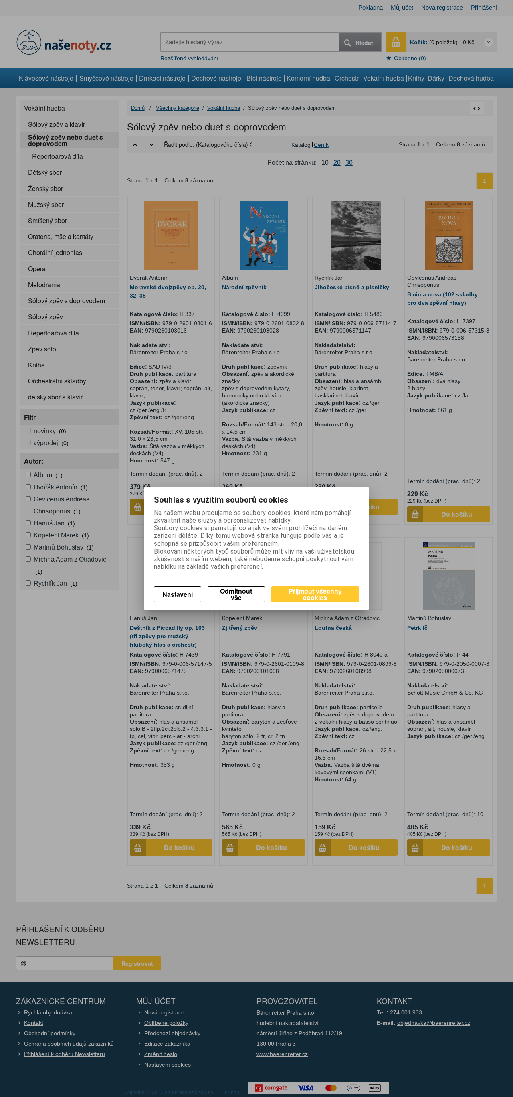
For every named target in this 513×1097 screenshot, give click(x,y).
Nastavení (177, 594)
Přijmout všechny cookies (315, 594)
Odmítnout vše (236, 594)
